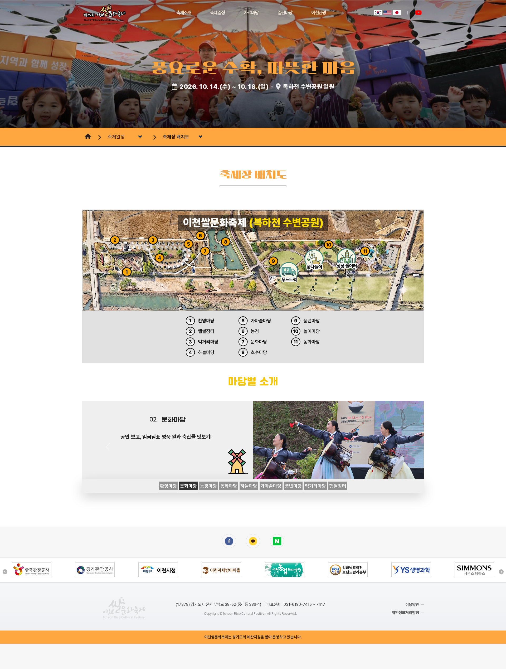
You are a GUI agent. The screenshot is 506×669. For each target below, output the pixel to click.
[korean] (377, 12)
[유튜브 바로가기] (418, 12)
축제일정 (217, 12)
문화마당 (188, 486)
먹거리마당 (315, 486)
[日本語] (396, 12)
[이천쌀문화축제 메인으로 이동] (124, 608)
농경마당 (208, 486)
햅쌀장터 (337, 486)
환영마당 (168, 486)
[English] (387, 12)
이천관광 (318, 12)
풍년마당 (293, 486)
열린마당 (285, 12)
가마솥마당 (270, 486)
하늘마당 (248, 486)
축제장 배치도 (176, 136)
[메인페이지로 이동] (87, 137)
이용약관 (412, 604)
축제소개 (183, 12)
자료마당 (251, 12)
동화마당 (228, 486)
